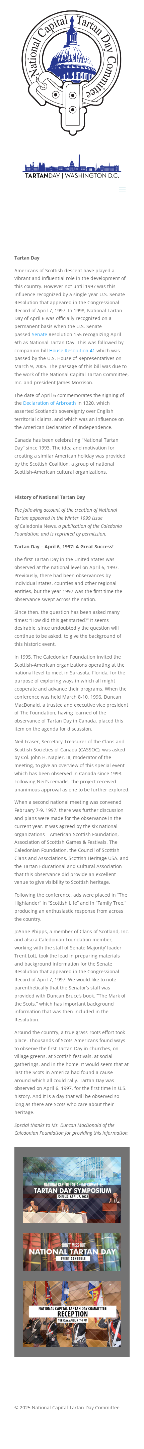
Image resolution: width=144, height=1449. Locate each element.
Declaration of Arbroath (49, 403)
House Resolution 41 (72, 350)
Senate (39, 334)
